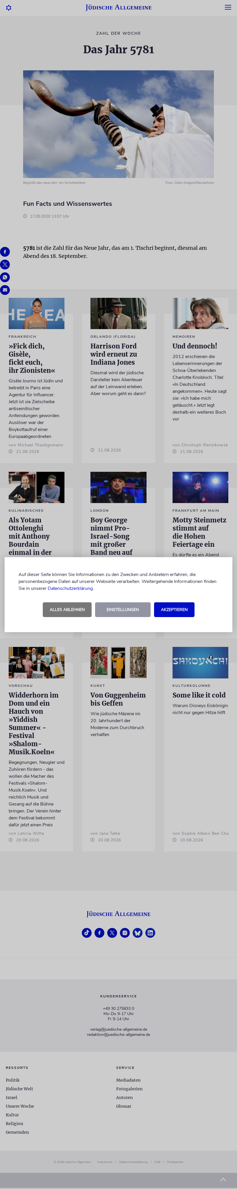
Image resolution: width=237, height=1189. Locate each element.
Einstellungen (123, 609)
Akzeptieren (174, 609)
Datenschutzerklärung (70, 588)
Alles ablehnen (67, 609)
